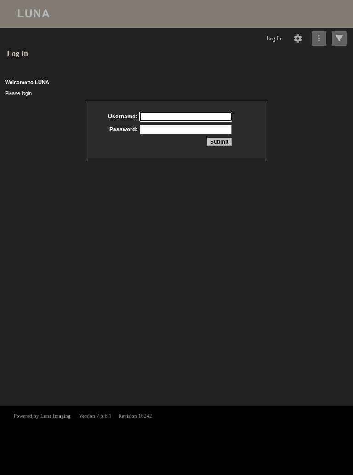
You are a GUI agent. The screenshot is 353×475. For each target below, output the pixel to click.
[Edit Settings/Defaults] (298, 39)
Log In (274, 38)
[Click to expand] (339, 38)
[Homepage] (176, 14)
